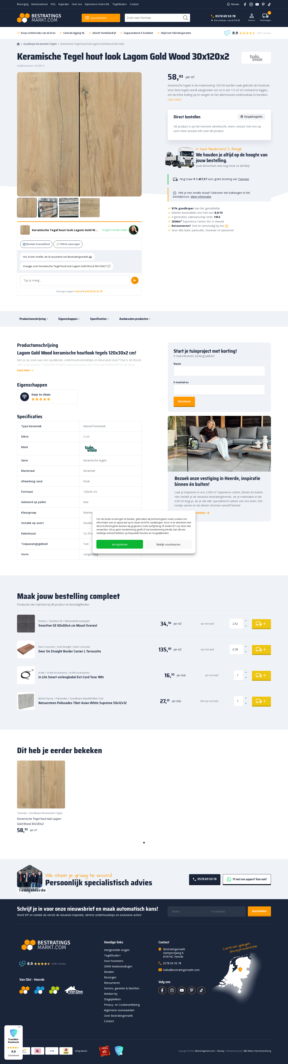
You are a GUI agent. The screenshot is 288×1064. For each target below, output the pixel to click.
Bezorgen (110, 977)
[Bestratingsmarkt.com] (24, 990)
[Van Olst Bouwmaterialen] (73, 990)
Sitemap (220, 1051)
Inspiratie (63, 4)
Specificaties (98, 318)
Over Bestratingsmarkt (118, 1015)
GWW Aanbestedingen (118, 966)
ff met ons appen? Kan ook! (249, 879)
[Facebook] (244, 4)
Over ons (77, 4)
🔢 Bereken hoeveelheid (36, 244)
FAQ (53, 4)
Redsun (42, 621)
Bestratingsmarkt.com (205, 1051)
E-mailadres (181, 382)
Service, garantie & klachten (121, 988)
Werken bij (110, 994)
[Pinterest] (262, 4)
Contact (134, 4)
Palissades (61, 698)
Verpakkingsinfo (253, 117)
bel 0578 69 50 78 (92, 291)
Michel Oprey (45, 698)
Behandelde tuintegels (77, 621)
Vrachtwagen (265, 17)
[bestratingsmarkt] (59, 944)
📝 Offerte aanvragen (68, 244)
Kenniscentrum (39, 4)
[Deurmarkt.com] (39, 990)
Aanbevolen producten (133, 318)
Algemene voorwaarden (119, 1010)
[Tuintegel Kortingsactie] (57, 801)
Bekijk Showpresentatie (190, 513)
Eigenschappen (67, 318)
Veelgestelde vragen (117, 950)
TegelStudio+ (119, 4)
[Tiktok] (201, 990)
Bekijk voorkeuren (168, 544)
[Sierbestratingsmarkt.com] (54, 990)
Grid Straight (64, 647)
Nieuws (235, 4)
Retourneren (112, 983)
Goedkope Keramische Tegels (40, 44)
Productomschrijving (32, 318)
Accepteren (120, 544)
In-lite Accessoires (57, 672)
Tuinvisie (243, 179)
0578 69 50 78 (225, 16)
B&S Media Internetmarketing (257, 1051)
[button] (13, 1042)
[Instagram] (250, 4)
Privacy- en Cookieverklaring (122, 1005)
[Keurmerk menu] (19, 1027)
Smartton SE (55, 621)
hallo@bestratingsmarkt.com (181, 970)
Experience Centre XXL (97, 4)
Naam (177, 363)
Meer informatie (201, 196)
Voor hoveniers (113, 961)
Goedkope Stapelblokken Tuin (86, 698)
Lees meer (174, 99)
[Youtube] (256, 4)
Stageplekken (112, 999)
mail (77, 291)
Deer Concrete (46, 647)
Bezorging (22, 4)
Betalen (109, 972)
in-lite (41, 672)
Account (251, 20)
